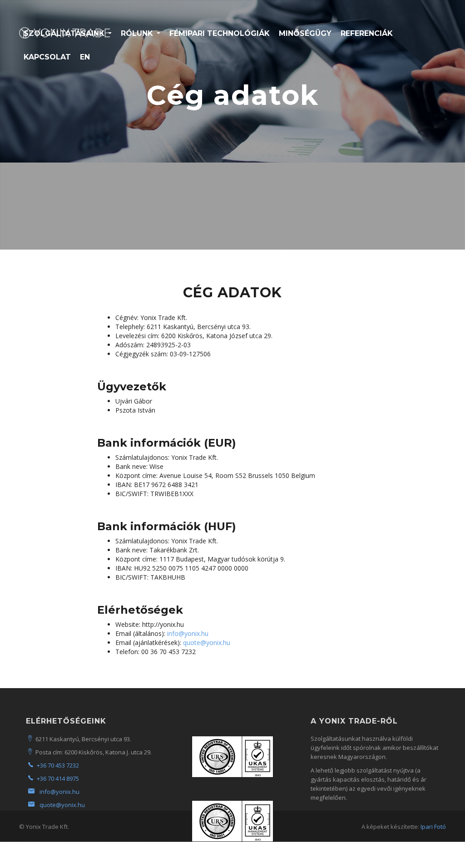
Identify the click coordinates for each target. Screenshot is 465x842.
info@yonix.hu (187, 633)
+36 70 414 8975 (58, 778)
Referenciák (367, 33)
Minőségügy (305, 33)
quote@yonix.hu (206, 642)
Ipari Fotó (433, 826)
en (85, 57)
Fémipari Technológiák (219, 33)
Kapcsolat (47, 57)
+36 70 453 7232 (58, 765)
